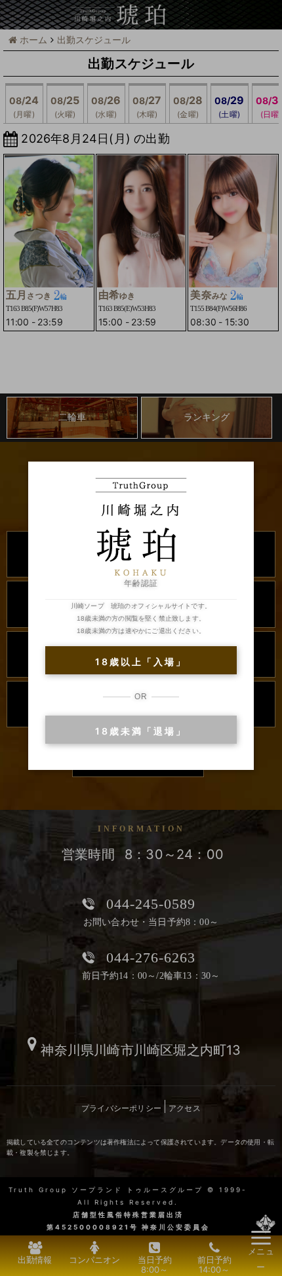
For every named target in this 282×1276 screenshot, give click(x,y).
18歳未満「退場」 (140, 731)
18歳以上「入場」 (140, 661)
